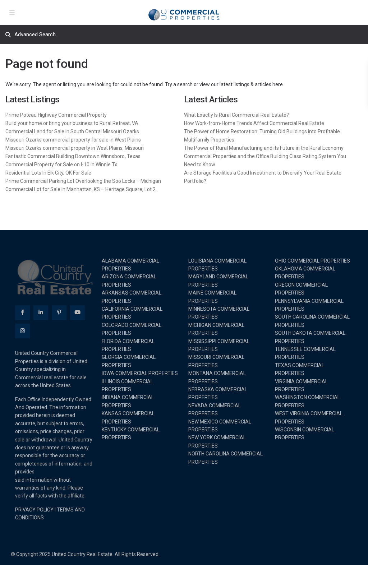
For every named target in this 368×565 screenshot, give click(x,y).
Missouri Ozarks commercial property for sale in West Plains (73, 140)
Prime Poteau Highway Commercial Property (56, 115)
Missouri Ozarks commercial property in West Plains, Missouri (74, 148)
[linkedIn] (40, 312)
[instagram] (22, 331)
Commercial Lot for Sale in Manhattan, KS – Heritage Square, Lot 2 (80, 189)
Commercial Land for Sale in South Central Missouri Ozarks (72, 131)
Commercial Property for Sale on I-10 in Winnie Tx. (61, 164)
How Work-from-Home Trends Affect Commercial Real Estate (254, 123)
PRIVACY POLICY (34, 510)
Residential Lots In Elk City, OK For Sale (48, 173)
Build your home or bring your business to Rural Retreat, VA (71, 123)
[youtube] (77, 312)
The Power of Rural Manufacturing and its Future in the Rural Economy (264, 148)
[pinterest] (59, 312)
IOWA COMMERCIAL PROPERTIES (140, 373)
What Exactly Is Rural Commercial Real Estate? (236, 115)
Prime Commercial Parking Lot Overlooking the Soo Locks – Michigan (83, 181)
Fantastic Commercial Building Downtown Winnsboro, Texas (73, 156)
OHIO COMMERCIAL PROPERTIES (312, 261)
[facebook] (22, 312)
